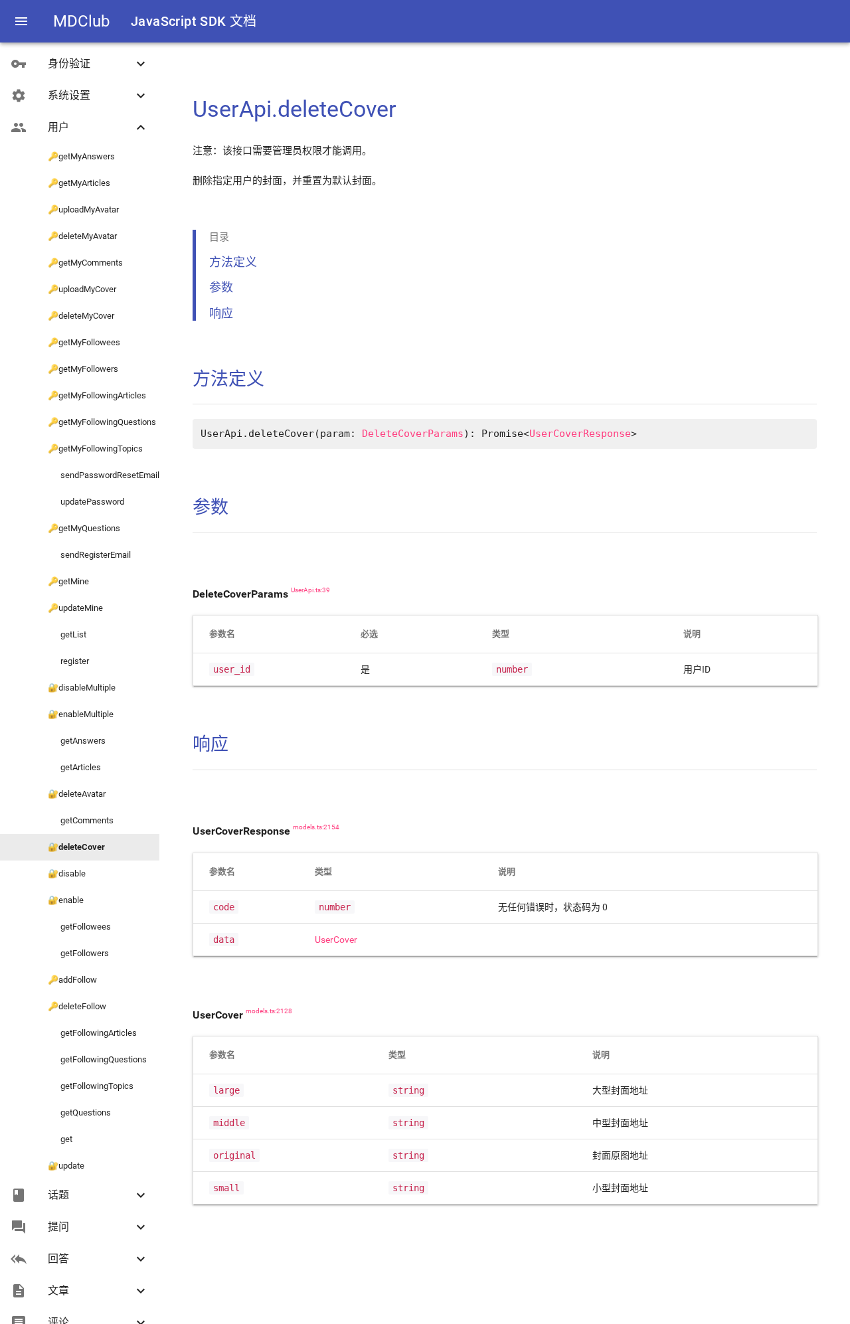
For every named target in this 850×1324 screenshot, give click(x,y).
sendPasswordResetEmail (103, 475)
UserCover (336, 939)
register (68, 661)
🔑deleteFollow (77, 1006)
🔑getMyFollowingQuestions (102, 422)
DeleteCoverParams (413, 434)
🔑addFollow (72, 980)
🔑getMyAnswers (81, 156)
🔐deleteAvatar (77, 794)
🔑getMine (68, 581)
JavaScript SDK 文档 (194, 21)
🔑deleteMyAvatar (82, 236)
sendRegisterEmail (89, 555)
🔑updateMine (75, 608)
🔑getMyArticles (79, 183)
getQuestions (79, 1112)
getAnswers (77, 741)
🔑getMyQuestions (84, 528)
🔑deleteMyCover (81, 316)
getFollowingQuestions (97, 1059)
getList (67, 634)
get (60, 1139)
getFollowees (79, 927)
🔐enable (66, 900)
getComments (81, 820)
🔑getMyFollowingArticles (97, 395)
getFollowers (78, 953)
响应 (221, 313)
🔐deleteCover (76, 847)
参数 (221, 287)
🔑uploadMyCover (82, 289)
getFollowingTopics (90, 1086)
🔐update (66, 1166)
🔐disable (67, 873)
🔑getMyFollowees (84, 342)
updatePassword (86, 502)
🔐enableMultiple (81, 714)
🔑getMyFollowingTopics (95, 449)
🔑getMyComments (85, 263)
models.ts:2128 (269, 1011)
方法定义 (233, 262)
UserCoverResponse (580, 434)
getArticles (74, 767)
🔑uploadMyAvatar (83, 209)
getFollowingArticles (92, 1033)
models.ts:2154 (316, 827)
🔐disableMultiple (82, 688)
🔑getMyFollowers (83, 369)
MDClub (81, 21)
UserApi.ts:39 (310, 590)
